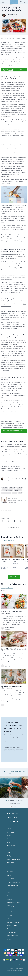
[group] (11, 787)
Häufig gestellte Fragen (12, 885)
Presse (8, 892)
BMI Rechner (22, 444)
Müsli (8, 842)
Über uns (9, 875)
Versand (11, 968)
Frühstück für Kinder (7, 490)
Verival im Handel (11, 889)
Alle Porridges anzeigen (7, 540)
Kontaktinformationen (18, 968)
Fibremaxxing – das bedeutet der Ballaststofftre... (11, 612)
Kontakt (9, 939)
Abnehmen (4, 487)
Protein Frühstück (11, 845)
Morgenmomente (6, 492)
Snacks (8, 852)
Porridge (3, 42)
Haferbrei (9, 42)
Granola (9, 839)
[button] (3, 2)
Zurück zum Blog (15, 527)
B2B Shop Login (11, 906)
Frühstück (19, 487)
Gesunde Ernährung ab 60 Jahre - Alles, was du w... (12, 687)
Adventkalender (11, 866)
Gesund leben (18, 490)
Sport (20, 492)
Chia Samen (6, 133)
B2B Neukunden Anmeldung (14, 902)
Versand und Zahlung (12, 925)
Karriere (9, 895)
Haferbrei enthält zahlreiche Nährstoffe (13, 205)
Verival (13, 964)
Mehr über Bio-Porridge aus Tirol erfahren (12, 431)
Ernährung (11, 38)
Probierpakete (10, 862)
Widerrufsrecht (11, 929)
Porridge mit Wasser (16, 112)
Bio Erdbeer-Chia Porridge (5, 560)
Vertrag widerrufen (11, 932)
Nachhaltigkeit (10, 878)
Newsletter (9, 899)
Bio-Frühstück (10, 832)
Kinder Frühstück (11, 849)
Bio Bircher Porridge (18, 559)
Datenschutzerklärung (12, 935)
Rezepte (15, 492)
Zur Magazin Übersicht (7, 588)
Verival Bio (3, 38)
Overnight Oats (18, 179)
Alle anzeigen (14, 576)
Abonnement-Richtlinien (13, 922)
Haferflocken (18, 108)
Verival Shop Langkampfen (13, 882)
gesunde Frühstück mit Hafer (15, 61)
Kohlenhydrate (11, 254)
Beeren (7, 225)
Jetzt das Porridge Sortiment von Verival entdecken (12, 69)
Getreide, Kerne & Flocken (13, 859)
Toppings (9, 855)
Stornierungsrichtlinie (17, 970)
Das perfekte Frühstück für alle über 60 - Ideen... (14, 650)
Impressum (9, 915)
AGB (8, 918)
